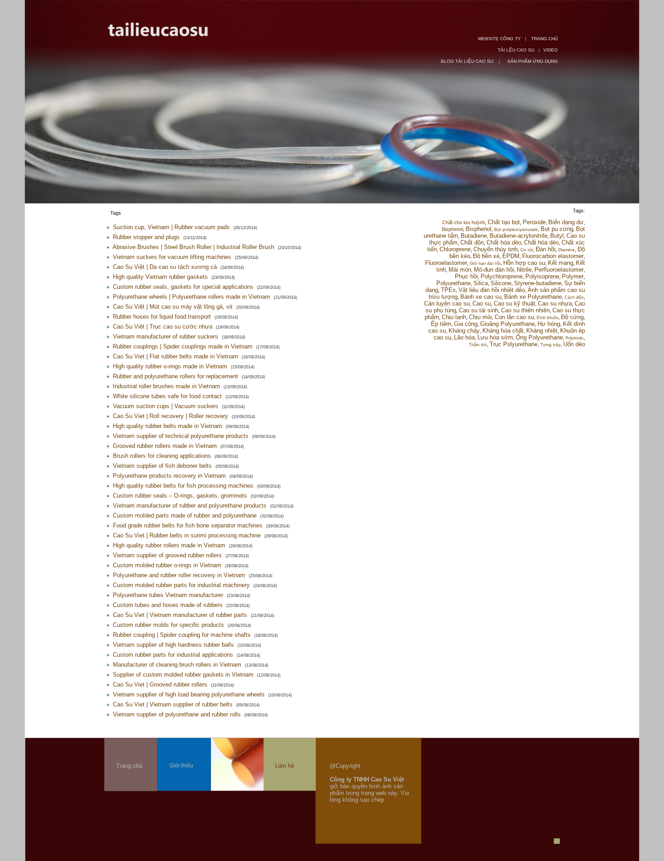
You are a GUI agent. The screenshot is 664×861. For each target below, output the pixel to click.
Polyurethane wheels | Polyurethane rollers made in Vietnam (191, 296)
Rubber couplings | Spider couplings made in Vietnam (183, 346)
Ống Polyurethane (539, 337)
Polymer (573, 276)
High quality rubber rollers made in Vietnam (169, 545)
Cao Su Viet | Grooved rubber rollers (160, 684)
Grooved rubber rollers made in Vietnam (165, 445)
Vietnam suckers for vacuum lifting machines (172, 257)
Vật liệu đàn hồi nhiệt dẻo (491, 290)
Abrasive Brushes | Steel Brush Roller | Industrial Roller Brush (193, 247)
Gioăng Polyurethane (507, 323)
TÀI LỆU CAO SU (516, 49)
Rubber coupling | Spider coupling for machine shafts (182, 634)
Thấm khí (478, 345)
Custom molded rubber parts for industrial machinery (181, 585)
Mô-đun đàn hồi (494, 269)
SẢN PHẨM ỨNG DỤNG (532, 61)
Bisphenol (452, 229)
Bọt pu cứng (557, 229)
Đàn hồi (546, 249)
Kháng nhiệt (541, 330)
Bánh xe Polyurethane (533, 296)
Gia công (465, 323)
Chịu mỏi (480, 317)
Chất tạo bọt (504, 222)
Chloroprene (455, 249)
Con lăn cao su (514, 317)
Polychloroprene (502, 276)
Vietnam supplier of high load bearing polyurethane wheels (189, 694)
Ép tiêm (441, 323)
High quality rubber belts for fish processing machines (183, 485)
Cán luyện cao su (447, 303)
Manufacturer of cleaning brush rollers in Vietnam (177, 664)
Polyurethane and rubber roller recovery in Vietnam (179, 575)
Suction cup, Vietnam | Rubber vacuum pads (171, 227)
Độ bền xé (486, 256)
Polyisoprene (542, 276)
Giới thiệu (181, 765)
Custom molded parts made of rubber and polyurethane (185, 515)
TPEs (448, 290)
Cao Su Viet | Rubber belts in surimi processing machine (187, 535)
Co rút (526, 249)
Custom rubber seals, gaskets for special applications (183, 286)
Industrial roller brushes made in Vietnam (166, 386)
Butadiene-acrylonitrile (518, 235)
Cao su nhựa (555, 303)
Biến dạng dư (566, 222)
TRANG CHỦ (544, 38)
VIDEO (550, 49)
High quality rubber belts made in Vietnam (167, 426)
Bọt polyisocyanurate (516, 229)
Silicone (501, 283)
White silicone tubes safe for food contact (167, 396)
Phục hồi (466, 276)
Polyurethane (453, 283)
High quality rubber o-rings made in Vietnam (170, 366)
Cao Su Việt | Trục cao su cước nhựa (162, 326)
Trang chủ (129, 765)
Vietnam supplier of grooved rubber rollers (167, 555)
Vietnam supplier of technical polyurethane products (180, 436)
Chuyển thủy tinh (495, 249)
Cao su (481, 303)
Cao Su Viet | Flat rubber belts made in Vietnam (175, 356)
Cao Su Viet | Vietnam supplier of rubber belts (173, 704)
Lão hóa (464, 337)
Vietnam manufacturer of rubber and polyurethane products (190, 505)
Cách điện (574, 297)
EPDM (510, 256)
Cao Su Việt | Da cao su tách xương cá (165, 266)
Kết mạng (560, 262)
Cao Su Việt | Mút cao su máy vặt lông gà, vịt (173, 306)
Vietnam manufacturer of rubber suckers (165, 336)
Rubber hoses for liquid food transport (162, 316)
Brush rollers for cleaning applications (162, 455)
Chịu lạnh (454, 317)
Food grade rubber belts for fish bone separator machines (187, 525)
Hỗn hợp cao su (524, 262)
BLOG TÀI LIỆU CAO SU (468, 61)
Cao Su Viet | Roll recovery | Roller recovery (170, 416)
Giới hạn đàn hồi (485, 263)
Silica (480, 283)
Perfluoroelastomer (559, 269)
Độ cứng (572, 317)
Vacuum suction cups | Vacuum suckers (165, 406)
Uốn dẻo (574, 344)
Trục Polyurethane (514, 344)
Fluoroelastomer (446, 262)
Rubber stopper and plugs (146, 237)
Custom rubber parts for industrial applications (173, 654)
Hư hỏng (549, 323)
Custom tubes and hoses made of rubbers (168, 605)
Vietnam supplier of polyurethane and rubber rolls (177, 714)
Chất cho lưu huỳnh (463, 222)
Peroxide (534, 222)
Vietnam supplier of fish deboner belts (162, 465)
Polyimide (575, 338)
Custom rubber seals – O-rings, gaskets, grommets (180, 495)
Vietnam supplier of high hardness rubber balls (173, 644)
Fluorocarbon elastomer (553, 256)
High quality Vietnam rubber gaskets (160, 276)
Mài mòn (460, 269)
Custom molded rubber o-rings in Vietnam (167, 565)
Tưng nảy (550, 344)
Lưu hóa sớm (495, 337)
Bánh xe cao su (480, 296)
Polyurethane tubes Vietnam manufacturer (168, 595)
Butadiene (474, 235)
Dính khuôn (547, 317)
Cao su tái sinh (478, 310)
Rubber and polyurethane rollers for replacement (175, 376)
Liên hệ (284, 765)
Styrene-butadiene (537, 283)
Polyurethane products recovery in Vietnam (169, 475)
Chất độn (472, 242)
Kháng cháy (464, 330)
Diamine (566, 249)
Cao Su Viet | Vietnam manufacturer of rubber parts (180, 615)
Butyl (557, 235)
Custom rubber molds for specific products (168, 624)
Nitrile (524, 269)
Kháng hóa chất (503, 330)
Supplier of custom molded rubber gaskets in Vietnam (183, 674)
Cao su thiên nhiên (525, 310)
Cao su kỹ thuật (514, 303)
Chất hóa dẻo (503, 242)
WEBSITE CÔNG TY (499, 38)
